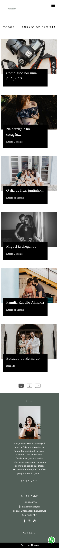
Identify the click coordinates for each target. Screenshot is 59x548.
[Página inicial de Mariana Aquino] (12, 8)
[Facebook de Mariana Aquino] (24, 521)
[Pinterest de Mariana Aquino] (34, 521)
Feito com (29, 545)
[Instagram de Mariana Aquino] (29, 521)
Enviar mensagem (31, 506)
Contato (29, 533)
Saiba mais (29, 481)
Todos (9, 27)
